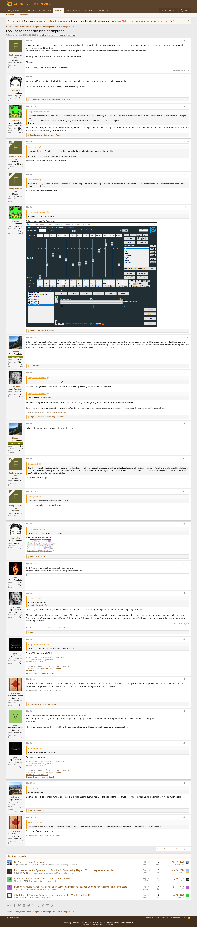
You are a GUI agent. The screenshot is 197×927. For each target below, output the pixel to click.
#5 (188, 174)
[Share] (185, 40)
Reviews (31, 10)
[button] (79, 10)
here (129, 21)
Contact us (149, 917)
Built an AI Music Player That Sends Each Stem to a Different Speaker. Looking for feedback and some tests (70, 886)
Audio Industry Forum (42, 898)
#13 (188, 563)
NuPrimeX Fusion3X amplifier (29, 861)
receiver (63, 35)
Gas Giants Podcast (56, 412)
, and (45, 135)
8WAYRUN (111, 925)
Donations (88, 10)
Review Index (45, 10)
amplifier (43, 35)
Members (101, 10)
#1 (188, 40)
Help (185, 917)
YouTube (29, 412)
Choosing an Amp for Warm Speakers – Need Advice (42, 878)
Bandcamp (36, 412)
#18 (188, 743)
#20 (188, 817)
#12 (188, 524)
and (42, 331)
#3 (188, 106)
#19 (188, 783)
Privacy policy (175, 917)
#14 (188, 593)
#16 (188, 679)
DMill (182, 881)
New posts (10, 15)
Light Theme (13, 917)
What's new (71, 10)
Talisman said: (33, 822)
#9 (188, 423)
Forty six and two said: (37, 111)
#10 (188, 458)
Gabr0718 (18, 873)
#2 (188, 76)
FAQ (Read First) (15, 10)
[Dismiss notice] (188, 21)
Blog (64, 412)
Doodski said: (33, 180)
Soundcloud (45, 412)
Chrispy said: (33, 464)
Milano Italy (19, 811)
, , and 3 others (50, 99)
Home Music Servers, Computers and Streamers (48, 889)
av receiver (53, 35)
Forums (58, 10)
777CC (16, 889)
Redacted (180, 897)
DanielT (181, 872)
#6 (188, 207)
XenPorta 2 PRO (88, 925)
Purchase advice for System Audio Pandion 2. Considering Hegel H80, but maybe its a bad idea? (65, 870)
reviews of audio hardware (54, 21)
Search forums (22, 15)
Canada (20, 132)
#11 (188, 491)
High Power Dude (20, 864)
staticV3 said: (33, 147)
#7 (188, 337)
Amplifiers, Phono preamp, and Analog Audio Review (58, 864)
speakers (71, 35)
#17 (188, 711)
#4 (188, 142)
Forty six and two (15, 35)
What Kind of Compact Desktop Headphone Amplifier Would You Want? (52, 895)
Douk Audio (18, 898)
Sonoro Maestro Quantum (51, 668)
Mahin (16, 881)
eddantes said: (34, 748)
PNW (21, 366)
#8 (188, 372)
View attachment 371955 (38, 605)
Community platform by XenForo (84, 923)
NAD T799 (71, 666)
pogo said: (32, 788)
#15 (188, 639)
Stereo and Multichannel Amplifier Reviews (45, 881)
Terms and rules (161, 917)
